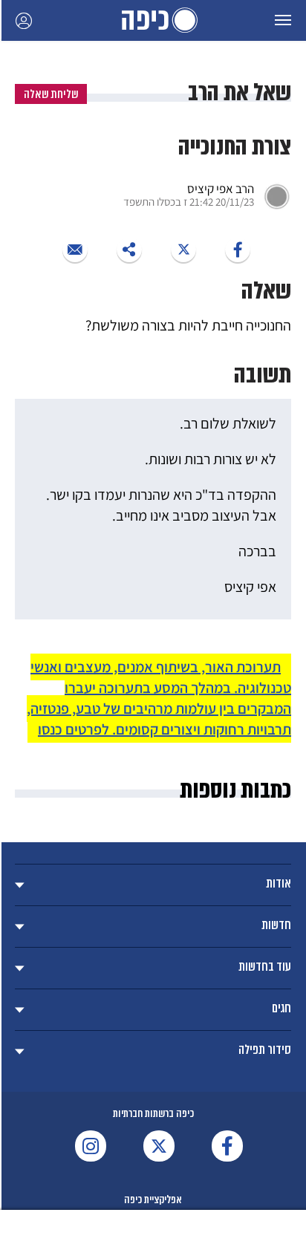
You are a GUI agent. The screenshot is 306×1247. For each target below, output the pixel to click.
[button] (283, 20)
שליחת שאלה (51, 93)
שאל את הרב (239, 92)
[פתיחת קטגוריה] (153, 885)
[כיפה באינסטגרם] (90, 1146)
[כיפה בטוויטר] (159, 1146)
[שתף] (237, 249)
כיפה (153, 20)
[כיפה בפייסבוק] (227, 1146)
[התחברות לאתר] (24, 20)
